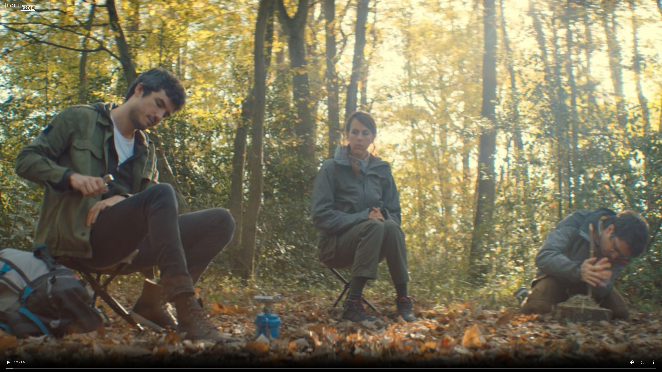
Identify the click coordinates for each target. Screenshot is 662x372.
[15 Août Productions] (328, 7)
